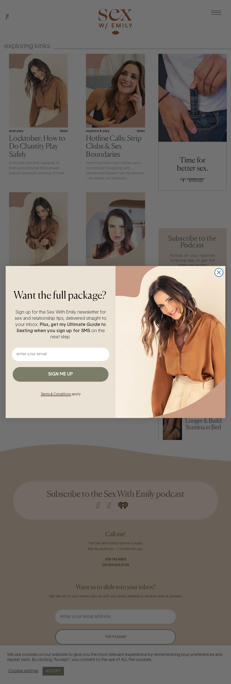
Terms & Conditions (56, 394)
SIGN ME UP (60, 374)
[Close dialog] (219, 272)
